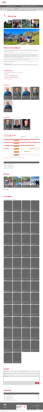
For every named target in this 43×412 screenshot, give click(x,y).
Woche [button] (7, 136)
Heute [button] (37, 136)
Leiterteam (16, 10)
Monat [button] (9, 136)
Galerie (28, 10)
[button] (38, 136)
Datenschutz (37, 409)
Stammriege (12, 8)
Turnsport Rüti (39, 8)
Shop (35, 6)
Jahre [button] (11, 136)
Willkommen (9, 6)
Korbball (9, 8)
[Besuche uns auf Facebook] (4, 404)
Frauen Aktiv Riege (4, 8)
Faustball (26, 8)
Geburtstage (22, 10)
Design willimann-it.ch (37, 406)
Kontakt (32, 6)
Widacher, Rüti (15, 75)
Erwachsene (18, 6)
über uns (13, 6)
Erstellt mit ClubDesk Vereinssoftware (35, 405)
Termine (19, 10)
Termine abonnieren (6, 157)
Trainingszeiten (9, 10)
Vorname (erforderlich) (6, 371)
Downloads (34, 10)
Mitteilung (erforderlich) (6, 376)
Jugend (22, 6)
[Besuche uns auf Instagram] (5, 404)
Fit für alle (23, 8)
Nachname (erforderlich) (24, 371)
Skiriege (20, 8)
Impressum (38, 408)
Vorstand (13, 10)
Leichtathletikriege (34, 8)
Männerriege (16, 8)
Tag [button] (4, 136)
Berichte (26, 10)
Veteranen (29, 8)
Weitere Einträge (6, 189)
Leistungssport (27, 6)
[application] (22, 146)
